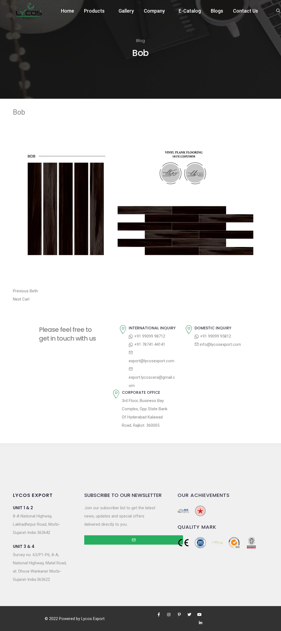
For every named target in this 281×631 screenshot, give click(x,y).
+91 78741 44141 (149, 344)
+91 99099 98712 (149, 336)
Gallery (126, 11)
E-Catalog (190, 11)
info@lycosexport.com (220, 344)
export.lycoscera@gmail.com (152, 381)
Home (67, 11)
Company (154, 11)
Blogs (217, 11)
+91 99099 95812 (215, 336)
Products (94, 11)
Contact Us (245, 11)
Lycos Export (93, 618)
